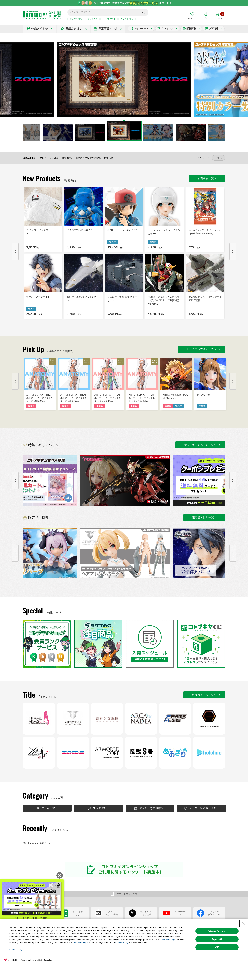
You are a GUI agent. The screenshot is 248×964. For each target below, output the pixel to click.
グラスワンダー (204, 395)
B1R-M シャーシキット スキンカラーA (164, 232)
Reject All (217, 939)
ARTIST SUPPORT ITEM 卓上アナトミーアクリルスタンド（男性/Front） (39, 398)
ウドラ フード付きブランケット (42, 232)
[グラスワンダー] (210, 374)
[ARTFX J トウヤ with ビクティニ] (124, 206)
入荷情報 (213, 28)
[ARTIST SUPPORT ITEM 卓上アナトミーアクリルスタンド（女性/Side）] (142, 374)
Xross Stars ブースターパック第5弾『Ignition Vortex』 (205, 232)
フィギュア (48, 808)
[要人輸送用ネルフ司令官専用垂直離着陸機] (205, 273)
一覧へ (218, 158)
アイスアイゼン (76, 19)
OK (217, 947)
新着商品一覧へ (207, 178)
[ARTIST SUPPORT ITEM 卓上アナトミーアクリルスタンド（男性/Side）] (74, 374)
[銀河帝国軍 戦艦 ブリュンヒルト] (83, 273)
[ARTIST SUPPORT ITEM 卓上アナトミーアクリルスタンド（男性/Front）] (40, 374)
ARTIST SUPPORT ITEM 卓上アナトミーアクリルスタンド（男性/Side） (73, 398)
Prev (15, 251)
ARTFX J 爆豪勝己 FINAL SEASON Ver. (175, 396)
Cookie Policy (121, 943)
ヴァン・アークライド (38, 296)
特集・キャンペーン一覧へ (200, 444)
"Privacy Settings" (168, 940)
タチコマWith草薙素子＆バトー (83, 230)
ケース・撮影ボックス (202, 808)
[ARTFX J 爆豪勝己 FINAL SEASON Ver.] (176, 374)
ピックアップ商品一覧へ (201, 349)
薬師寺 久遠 (93, 19)
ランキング (167, 28)
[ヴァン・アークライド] (43, 273)
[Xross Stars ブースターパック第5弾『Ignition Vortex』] (205, 206)
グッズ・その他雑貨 (151, 808)
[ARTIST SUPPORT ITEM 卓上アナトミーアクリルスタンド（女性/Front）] (108, 374)
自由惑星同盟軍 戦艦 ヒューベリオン (123, 298)
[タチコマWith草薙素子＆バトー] (83, 206)
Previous (48, 79)
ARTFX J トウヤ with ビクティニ (123, 232)
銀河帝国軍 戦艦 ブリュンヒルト (83, 298)
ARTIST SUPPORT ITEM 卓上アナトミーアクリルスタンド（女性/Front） (107, 398)
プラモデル (99, 808)
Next (200, 79)
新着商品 (191, 28)
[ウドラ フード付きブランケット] (43, 206)
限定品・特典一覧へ (204, 517)
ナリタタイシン (127, 19)
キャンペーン (141, 28)
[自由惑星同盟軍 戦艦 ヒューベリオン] (124, 273)
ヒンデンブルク (109, 19)
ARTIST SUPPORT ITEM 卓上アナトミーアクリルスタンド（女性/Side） (142, 398)
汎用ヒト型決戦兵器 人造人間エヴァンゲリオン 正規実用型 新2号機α (163, 300)
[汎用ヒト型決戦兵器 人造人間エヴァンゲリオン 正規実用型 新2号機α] (164, 273)
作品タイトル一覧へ (204, 694)
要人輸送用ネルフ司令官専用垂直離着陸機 (205, 298)
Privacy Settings (217, 931)
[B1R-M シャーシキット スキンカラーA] (164, 206)
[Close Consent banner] (243, 923)
